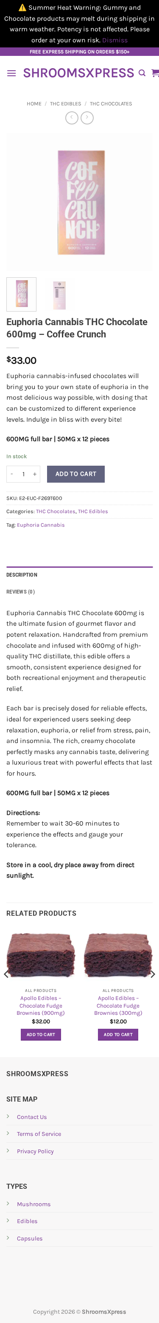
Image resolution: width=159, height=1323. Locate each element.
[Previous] (20, 202)
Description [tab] (21, 575)
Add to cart (76, 474)
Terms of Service (39, 1134)
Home (34, 103)
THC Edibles (65, 103)
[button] (11, 73)
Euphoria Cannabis (41, 525)
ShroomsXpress (77, 73)
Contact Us (32, 1117)
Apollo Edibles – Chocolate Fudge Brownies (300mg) (118, 1005)
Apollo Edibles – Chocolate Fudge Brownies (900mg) (41, 1005)
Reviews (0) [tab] (20, 591)
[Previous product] (87, 117)
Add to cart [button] (41, 1034)
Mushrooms (34, 1204)
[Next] (139, 202)
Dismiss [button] (115, 40)
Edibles (27, 1221)
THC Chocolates (111, 103)
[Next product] (71, 117)
